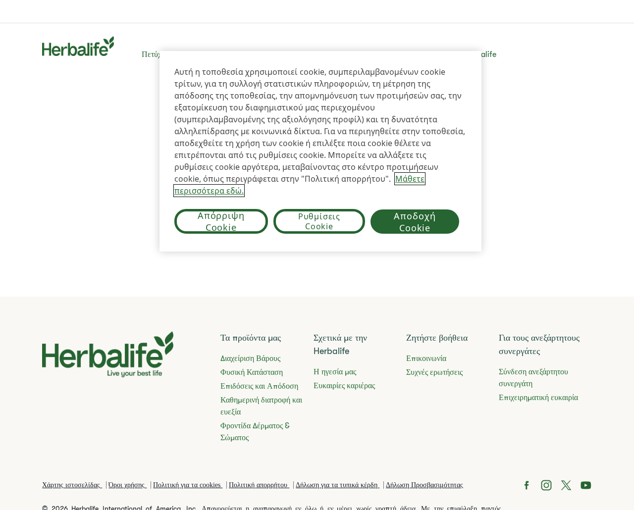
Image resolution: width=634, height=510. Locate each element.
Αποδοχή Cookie (414, 222)
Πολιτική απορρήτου (259, 485)
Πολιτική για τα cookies (187, 485)
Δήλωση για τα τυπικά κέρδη (337, 485)
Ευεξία (295, 54)
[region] (320, 151)
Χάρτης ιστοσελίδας (72, 485)
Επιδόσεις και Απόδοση (259, 386)
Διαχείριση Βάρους (250, 358)
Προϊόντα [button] (257, 54)
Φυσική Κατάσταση (251, 372)
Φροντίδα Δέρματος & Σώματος (255, 431)
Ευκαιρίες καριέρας (344, 385)
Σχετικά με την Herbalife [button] (456, 54)
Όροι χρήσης (127, 485)
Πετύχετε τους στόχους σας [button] (185, 54)
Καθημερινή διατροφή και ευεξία (261, 406)
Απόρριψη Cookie (221, 221)
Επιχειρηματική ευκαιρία (357, 54)
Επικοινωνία (426, 358)
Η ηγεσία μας (335, 371)
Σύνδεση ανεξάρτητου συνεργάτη (533, 377)
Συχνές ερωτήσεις (434, 372)
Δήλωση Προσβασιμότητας (424, 485)
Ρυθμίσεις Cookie (319, 221)
